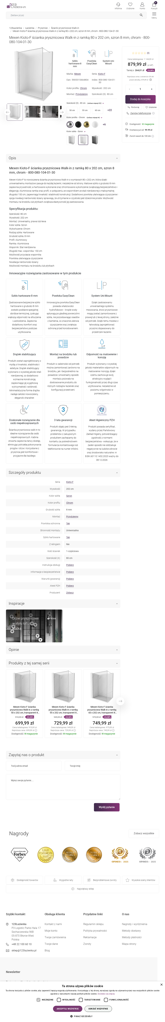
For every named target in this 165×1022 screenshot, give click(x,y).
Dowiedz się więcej (106, 994)
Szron (69, 496)
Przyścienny (82, 94)
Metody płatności (132, 937)
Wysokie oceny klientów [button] (143, 880)
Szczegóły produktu (25, 472)
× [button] (161, 985)
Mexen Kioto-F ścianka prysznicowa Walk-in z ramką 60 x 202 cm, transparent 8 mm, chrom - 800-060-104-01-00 (102, 713)
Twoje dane (51, 943)
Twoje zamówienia (55, 937)
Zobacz (70, 592)
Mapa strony (129, 943)
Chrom (83, 88)
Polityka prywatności (95, 930)
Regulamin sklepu (93, 924)
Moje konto (51, 930)
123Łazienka (15, 28)
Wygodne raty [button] (66, 880)
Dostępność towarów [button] (27, 880)
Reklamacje (90, 937)
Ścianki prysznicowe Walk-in (65, 28)
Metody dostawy (131, 930)
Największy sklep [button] (85, 889)
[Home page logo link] (21, 6)
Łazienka (29, 28)
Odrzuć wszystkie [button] (98, 1009)
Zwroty (87, 943)
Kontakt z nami (53, 924)
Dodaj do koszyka (140, 99)
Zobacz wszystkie (144, 833)
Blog (47, 950)
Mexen (77, 74)
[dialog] (82, 1001)
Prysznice (43, 28)
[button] (154, 6)
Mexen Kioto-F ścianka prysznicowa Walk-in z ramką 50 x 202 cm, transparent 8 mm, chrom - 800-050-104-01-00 (24, 713)
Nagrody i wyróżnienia (134, 924)
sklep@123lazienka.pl (24, 950)
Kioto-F (101, 74)
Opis (12, 158)
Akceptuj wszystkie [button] (68, 1009)
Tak (68, 523)
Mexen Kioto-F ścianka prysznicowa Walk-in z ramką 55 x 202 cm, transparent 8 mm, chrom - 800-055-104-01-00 (63, 713)
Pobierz (70, 565)
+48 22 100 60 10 (22, 944)
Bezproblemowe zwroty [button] (105, 880)
